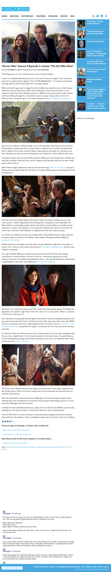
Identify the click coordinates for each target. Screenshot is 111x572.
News (4, 16)
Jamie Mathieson (22, 447)
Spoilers (53, 16)
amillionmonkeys (102, 569)
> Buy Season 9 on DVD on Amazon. (15, 430)
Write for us (103, 567)
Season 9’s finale (21, 341)
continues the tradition (11, 240)
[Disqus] (38, 481)
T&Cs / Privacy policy (89, 567)
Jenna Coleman (36, 447)
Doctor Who (11, 447)
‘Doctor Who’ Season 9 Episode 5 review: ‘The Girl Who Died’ (93, 24)
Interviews (27, 16)
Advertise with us (41, 567)
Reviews (14, 16)
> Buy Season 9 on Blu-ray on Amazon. (17, 434)
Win (72, 16)
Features (41, 16)
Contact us (53, 567)
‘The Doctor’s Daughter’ (46, 261)
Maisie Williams (48, 447)
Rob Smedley (28, 70)
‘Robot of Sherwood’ (57, 167)
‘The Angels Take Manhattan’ (52, 247)
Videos (64, 16)
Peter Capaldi (60, 447)
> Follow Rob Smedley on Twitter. (15, 443)
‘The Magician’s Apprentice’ (60, 98)
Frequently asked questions (69, 567)
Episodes (45, 70)
